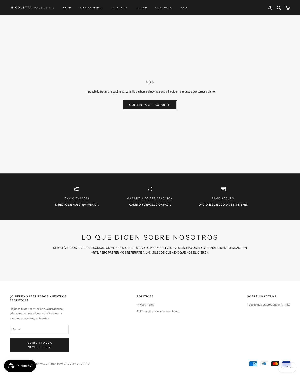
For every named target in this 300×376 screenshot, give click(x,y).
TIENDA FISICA (91, 7)
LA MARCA (119, 7)
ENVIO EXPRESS (76, 198)
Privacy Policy (145, 305)
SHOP (67, 7)
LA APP (141, 7)
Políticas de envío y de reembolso (158, 311)
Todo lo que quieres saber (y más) (268, 305)
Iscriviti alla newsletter (39, 344)
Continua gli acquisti (150, 104)
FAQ (184, 7)
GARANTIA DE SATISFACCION (150, 198)
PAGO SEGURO (223, 198)
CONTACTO (163, 7)
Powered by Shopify (73, 363)
